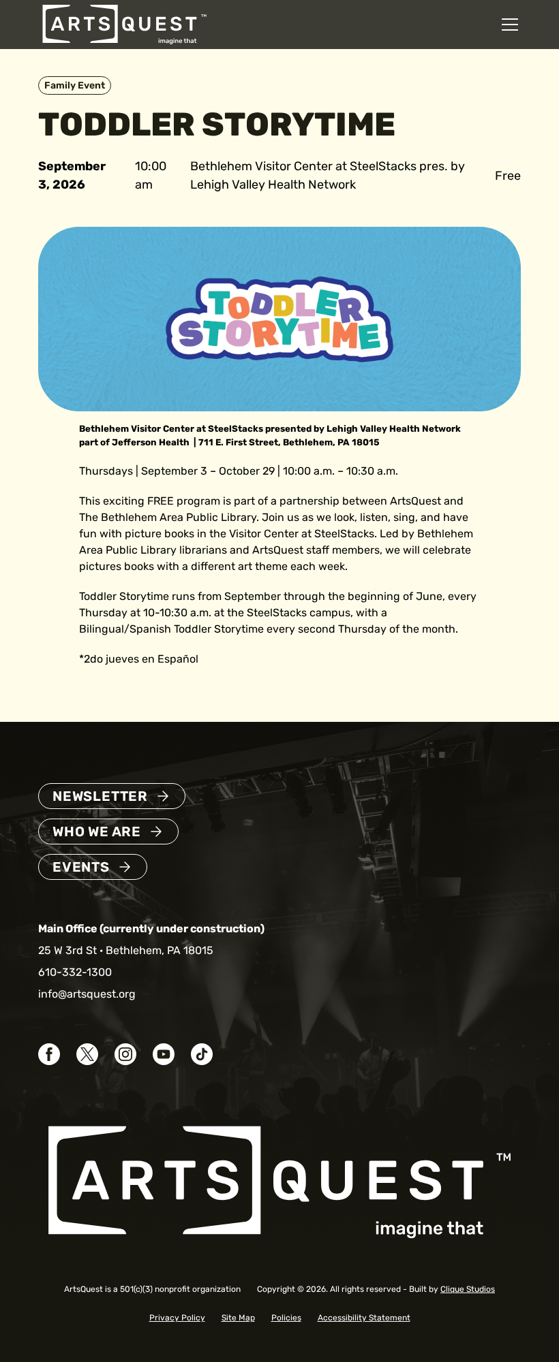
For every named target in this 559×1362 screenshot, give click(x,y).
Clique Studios (467, 1289)
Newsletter (100, 796)
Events (81, 867)
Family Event (74, 85)
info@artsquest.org (87, 993)
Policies (286, 1318)
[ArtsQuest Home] (124, 23)
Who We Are (96, 831)
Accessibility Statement (364, 1318)
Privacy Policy (177, 1318)
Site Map (238, 1318)
